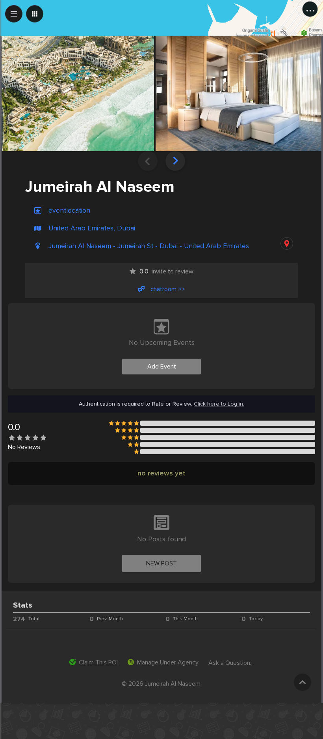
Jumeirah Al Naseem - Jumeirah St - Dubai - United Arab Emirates (148, 246)
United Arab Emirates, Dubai (91, 228)
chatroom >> (167, 289)
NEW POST (161, 563)
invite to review (166, 271)
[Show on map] (286, 243)
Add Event (161, 366)
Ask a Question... (231, 663)
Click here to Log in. (219, 404)
